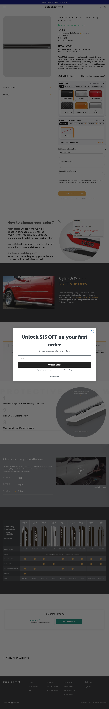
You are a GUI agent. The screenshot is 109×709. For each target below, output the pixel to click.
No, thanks (54, 376)
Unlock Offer (54, 364)
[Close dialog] (93, 330)
